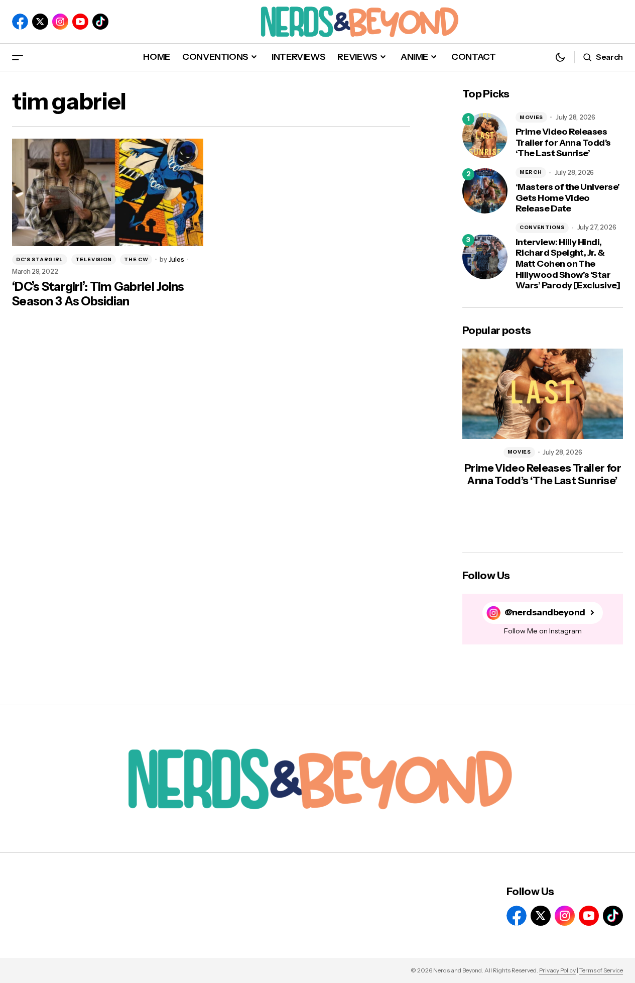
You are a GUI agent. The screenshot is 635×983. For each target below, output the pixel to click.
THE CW (136, 259)
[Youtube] (80, 22)
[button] (18, 57)
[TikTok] (100, 22)
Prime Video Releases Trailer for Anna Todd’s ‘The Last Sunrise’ (563, 143)
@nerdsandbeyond (544, 612)
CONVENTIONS (542, 227)
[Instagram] (60, 22)
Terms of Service (601, 970)
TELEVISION (93, 259)
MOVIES (531, 117)
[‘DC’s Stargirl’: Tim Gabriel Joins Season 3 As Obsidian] (107, 192)
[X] (40, 22)
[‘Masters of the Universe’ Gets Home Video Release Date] (484, 190)
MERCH (531, 172)
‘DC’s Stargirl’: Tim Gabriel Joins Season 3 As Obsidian (98, 294)
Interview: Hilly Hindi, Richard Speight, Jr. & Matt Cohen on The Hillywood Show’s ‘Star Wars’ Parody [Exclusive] (568, 264)
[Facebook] (20, 22)
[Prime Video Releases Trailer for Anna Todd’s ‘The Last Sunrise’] (484, 135)
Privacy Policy (557, 970)
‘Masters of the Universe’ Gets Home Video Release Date (568, 198)
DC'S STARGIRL (39, 259)
